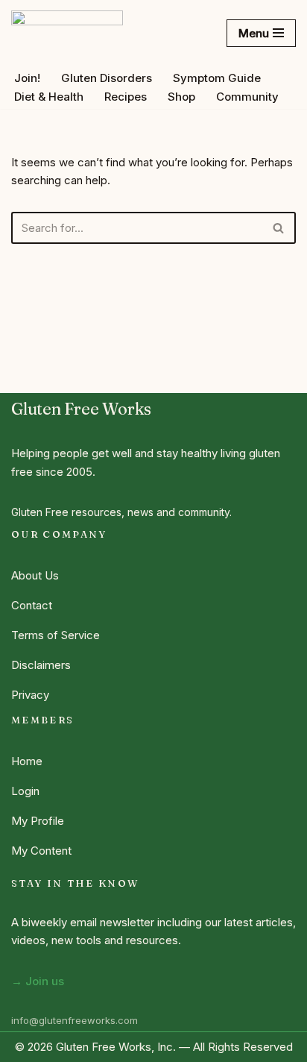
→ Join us (37, 981)
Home (26, 761)
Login (25, 791)
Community (247, 96)
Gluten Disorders (106, 78)
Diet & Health (48, 96)
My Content (41, 850)
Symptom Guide (217, 78)
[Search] (279, 228)
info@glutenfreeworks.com (74, 1020)
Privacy (30, 695)
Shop (181, 96)
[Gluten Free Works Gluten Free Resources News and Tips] (67, 32)
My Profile (37, 821)
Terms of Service (55, 635)
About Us (35, 575)
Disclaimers (41, 665)
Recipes (125, 96)
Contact (31, 605)
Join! (27, 78)
